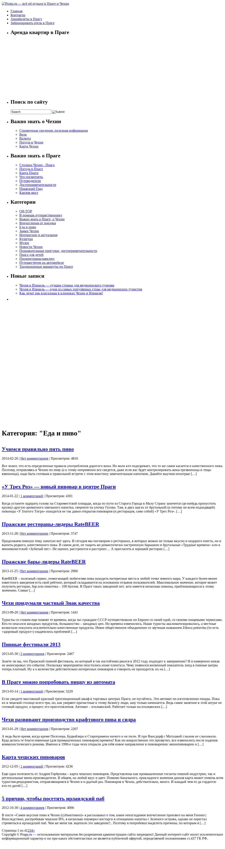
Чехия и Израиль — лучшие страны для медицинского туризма (66, 285)
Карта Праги (28, 173)
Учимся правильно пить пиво (38, 449)
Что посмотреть (31, 177)
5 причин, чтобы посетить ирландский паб (53, 798)
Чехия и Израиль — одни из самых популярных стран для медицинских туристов (80, 289)
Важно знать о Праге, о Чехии (42, 219)
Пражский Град (31, 189)
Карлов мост (28, 192)
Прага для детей (31, 255)
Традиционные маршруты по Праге (46, 266)
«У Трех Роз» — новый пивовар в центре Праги (59, 486)
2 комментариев (32, 654)
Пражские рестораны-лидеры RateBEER (50, 524)
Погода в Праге (31, 169)
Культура (26, 239)
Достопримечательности (37, 185)
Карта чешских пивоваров (33, 757)
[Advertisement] (43, 363)
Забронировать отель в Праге (32, 23)
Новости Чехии (31, 247)
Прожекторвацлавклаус (37, 259)
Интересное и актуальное (38, 235)
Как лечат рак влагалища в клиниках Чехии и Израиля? (61, 293)
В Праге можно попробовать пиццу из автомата (58, 682)
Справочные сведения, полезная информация (53, 130)
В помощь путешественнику (40, 215)
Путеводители (30, 181)
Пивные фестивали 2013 (31, 644)
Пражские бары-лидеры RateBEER (44, 562)
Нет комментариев (34, 458)
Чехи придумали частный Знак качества (51, 603)
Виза (23, 134)
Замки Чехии (29, 231)
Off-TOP (25, 211)
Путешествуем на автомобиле (41, 262)
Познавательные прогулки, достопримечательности (58, 251)
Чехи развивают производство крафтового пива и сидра (69, 719)
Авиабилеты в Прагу (26, 19)
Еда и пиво (27, 227)
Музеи (24, 243)
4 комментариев (32, 807)
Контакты (18, 15)
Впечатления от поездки (37, 223)
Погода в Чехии (31, 142)
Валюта (25, 138)
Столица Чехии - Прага (36, 165)
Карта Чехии (28, 146)
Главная (16, 11)
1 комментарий (31, 496)
